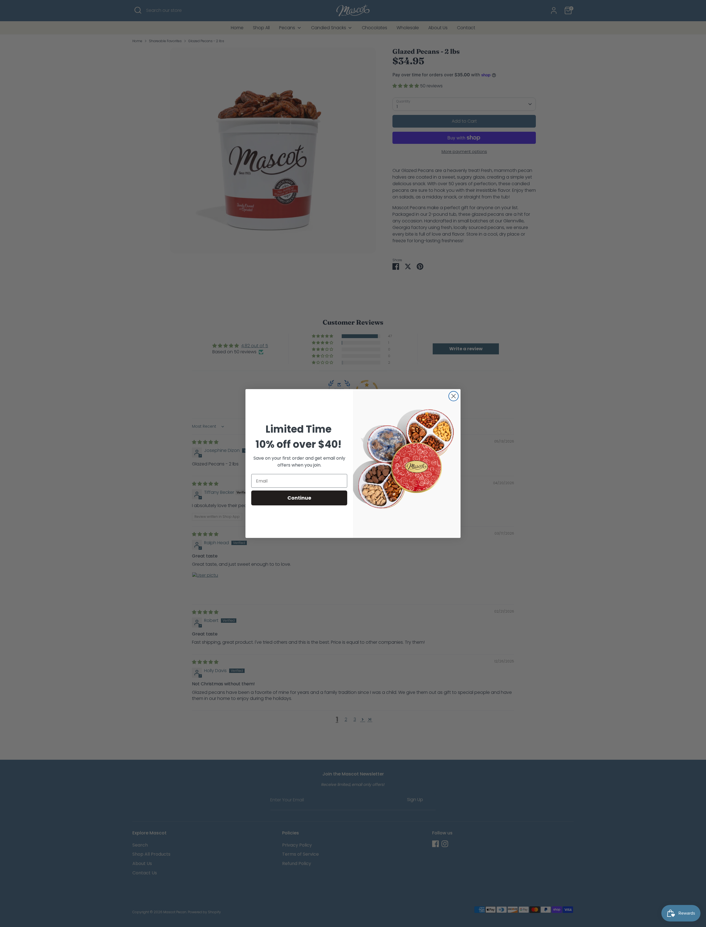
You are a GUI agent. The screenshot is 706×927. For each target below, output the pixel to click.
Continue (299, 497)
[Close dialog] (453, 396)
